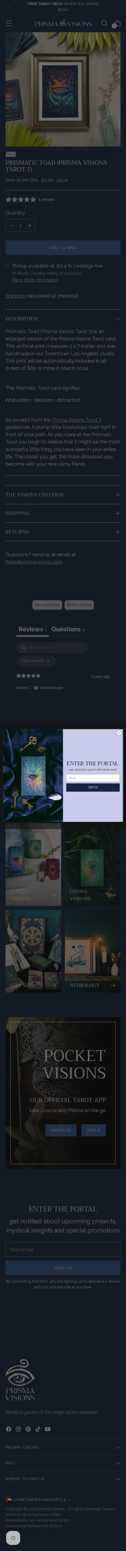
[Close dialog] (119, 733)
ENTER (93, 787)
